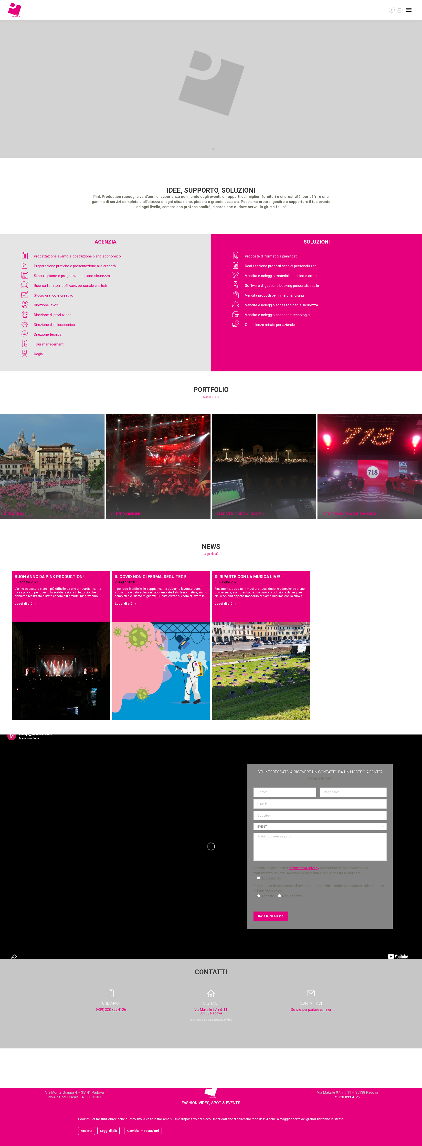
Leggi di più (23, 603)
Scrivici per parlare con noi (311, 1010)
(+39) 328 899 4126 (111, 1010)
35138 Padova (211, 1013)
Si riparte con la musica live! (247, 576)
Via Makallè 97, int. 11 (210, 1010)
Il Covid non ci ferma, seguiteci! (150, 576)
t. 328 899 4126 (347, 1097)
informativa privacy (304, 868)
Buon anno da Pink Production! (49, 576)
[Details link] (9, 504)
